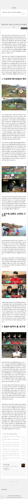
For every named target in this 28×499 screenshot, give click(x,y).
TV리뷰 (4, 434)
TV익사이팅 (6, 464)
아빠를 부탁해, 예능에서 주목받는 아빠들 (10, 449)
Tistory (13, 495)
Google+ (20, 497)
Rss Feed (7, 497)
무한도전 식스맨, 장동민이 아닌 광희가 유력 (10, 442)
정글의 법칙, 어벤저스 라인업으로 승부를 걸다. (11, 12)
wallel (19, 495)
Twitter (11, 497)
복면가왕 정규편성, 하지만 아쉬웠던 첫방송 (10, 444)
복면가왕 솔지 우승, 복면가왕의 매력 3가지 (10, 453)
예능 (8, 434)
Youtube (17, 497)
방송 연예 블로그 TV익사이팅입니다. (10, 466)
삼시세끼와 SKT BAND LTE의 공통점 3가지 (10, 451)
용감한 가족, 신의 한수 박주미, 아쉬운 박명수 (10, 446)
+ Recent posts (4, 489)
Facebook (14, 497)
